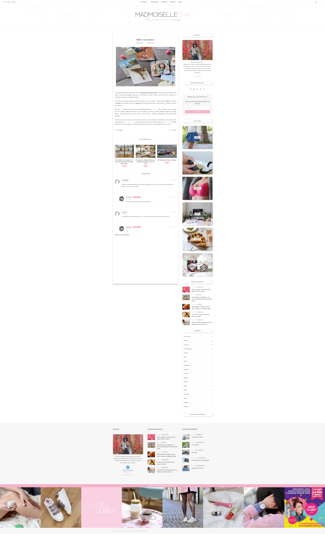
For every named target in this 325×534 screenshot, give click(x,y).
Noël (185, 390)
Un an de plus (195, 444)
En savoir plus (197, 76)
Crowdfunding (187, 349)
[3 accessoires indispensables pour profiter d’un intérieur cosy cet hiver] (145, 151)
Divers (185, 361)
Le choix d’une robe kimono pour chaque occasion (200, 315)
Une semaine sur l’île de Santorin (200, 460)
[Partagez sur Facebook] (169, 130)
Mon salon (194, 452)
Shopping (186, 394)
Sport (185, 398)
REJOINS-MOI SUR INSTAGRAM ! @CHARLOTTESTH (162, 485)
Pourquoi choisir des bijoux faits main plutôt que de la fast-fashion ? (202, 323)
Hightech (186, 369)
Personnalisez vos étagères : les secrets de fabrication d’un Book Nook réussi (124, 161)
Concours (186, 344)
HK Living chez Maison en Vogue (167, 160)
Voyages (186, 402)
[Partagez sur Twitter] (172, 130)
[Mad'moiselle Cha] (162, 16)
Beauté (186, 340)
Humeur (186, 373)
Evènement (187, 365)
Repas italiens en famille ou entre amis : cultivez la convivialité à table (201, 307)
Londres (186, 382)
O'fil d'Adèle (125, 180)
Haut (211, 530)
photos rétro (154, 109)
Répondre (173, 179)
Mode (193, 287)
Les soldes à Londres (197, 437)
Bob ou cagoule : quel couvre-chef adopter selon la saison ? (201, 290)
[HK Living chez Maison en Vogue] (167, 151)
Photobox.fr (167, 122)
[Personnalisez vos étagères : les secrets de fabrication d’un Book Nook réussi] (124, 151)
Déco (145, 36)
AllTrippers (128, 471)
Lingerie (186, 377)
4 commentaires (150, 43)
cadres (121, 109)
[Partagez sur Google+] (175, 130)
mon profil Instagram (129, 122)
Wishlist (186, 406)
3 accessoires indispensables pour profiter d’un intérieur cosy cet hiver (145, 161)
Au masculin (187, 336)
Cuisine (194, 304)
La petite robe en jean (197, 468)
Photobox (119, 130)
